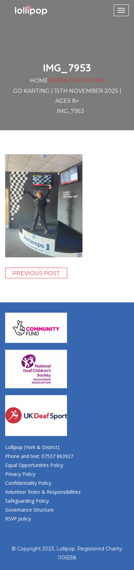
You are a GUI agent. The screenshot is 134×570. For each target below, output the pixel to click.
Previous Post (36, 273)
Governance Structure (29, 509)
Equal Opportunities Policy (34, 465)
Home (39, 80)
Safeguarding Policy (27, 501)
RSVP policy (18, 518)
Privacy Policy (20, 474)
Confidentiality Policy (28, 483)
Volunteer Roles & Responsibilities (43, 492)
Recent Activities (76, 80)
